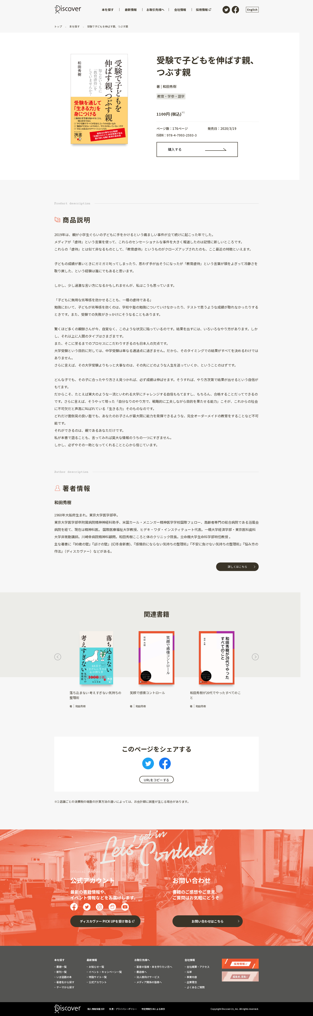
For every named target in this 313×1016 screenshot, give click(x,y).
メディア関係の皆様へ (149, 982)
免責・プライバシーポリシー (123, 1008)
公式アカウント (97, 982)
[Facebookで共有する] (165, 765)
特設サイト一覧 (97, 977)
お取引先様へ (142, 960)
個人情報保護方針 (96, 1008)
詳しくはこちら (237, 567)
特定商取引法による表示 (153, 1008)
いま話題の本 (64, 977)
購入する (175, 149)
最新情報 (92, 960)
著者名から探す (65, 982)
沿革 (189, 972)
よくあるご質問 (195, 987)
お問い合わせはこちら (208, 921)
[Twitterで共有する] (148, 765)
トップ (58, 26)
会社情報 (190, 960)
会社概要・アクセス (198, 966)
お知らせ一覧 (96, 966)
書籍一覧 (61, 966)
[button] (57, 657)
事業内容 (191, 977)
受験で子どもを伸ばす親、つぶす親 (107, 26)
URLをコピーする (156, 780)
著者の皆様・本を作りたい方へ (154, 966)
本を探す (74, 26)
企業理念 (191, 982)
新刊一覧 (61, 972)
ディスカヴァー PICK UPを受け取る (105, 921)
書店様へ (141, 972)
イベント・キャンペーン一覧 (105, 972)
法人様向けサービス (147, 977)
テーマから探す (65, 987)
